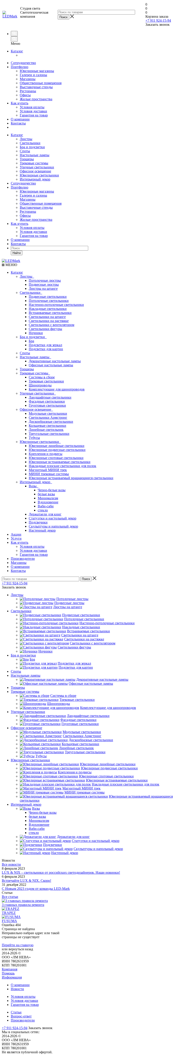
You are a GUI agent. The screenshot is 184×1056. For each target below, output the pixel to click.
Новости (17, 989)
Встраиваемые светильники (50, 313)
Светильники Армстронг (48, 417)
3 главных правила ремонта (23, 905)
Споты (25, 151)
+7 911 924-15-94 (158, 20)
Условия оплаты (32, 107)
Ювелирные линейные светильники (56, 446)
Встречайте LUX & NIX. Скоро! (26, 880)
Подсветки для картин (46, 349)
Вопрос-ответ (21, 1016)
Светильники (30, 143)
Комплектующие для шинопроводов (57, 389)
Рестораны (28, 91)
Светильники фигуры (45, 329)
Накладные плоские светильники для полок (62, 466)
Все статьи (10, 897)
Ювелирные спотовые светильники (56, 458)
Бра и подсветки (32, 147)
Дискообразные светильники (51, 421)
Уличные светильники (37, 167)
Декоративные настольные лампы (55, 361)
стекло (43, 510)
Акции (16, 534)
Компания (9, 969)
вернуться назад (21, 949)
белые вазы (46, 494)
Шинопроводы (40, 385)
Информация (12, 977)
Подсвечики (38, 522)
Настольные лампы (34, 155)
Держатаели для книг (45, 514)
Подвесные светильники (48, 296)
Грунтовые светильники (47, 405)
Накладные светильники (48, 309)
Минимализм (48, 498)
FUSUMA (9, 921)
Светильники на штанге (47, 317)
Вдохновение (48, 502)
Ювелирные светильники (39, 175)
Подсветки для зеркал (45, 345)
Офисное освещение (35, 171)
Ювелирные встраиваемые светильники (59, 462)
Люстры (26, 139)
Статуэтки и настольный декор (52, 518)
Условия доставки (33, 111)
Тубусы (34, 438)
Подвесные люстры (44, 284)
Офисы (25, 95)
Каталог (17, 51)
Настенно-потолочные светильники (56, 305)
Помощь (8, 973)
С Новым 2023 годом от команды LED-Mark (36, 889)
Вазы (33, 486)
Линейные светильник (46, 429)
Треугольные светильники (49, 434)
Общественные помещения (40, 83)
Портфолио (19, 67)
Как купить (19, 103)
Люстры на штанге (43, 288)
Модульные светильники (48, 413)
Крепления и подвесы (45, 454)
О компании (20, 119)
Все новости (11, 864)
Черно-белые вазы (52, 490)
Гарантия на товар (34, 115)
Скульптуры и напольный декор (53, 526)
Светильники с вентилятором (51, 325)
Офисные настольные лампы (51, 365)
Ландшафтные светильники (50, 397)
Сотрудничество (23, 63)
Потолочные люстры (45, 280)
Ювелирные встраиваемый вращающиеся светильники (71, 478)
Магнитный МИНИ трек (48, 470)
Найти (17, 253)
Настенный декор (42, 530)
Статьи (16, 1012)
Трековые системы (34, 163)
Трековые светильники (46, 381)
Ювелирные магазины (37, 71)
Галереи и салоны (33, 75)
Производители (23, 558)
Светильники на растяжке (49, 321)
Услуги (16, 538)
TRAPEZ (9, 913)
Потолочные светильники (49, 301)
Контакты (18, 123)
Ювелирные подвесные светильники (57, 450)
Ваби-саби (46, 506)
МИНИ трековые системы (49, 474)
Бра (31, 341)
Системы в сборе (42, 377)
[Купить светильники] (179, 22)
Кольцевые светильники (47, 425)
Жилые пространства (36, 99)
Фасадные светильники (47, 401)
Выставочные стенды (36, 87)
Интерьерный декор (35, 179)
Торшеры (27, 159)
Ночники (36, 333)
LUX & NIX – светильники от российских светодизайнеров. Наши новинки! (61, 872)
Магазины (27, 79)
